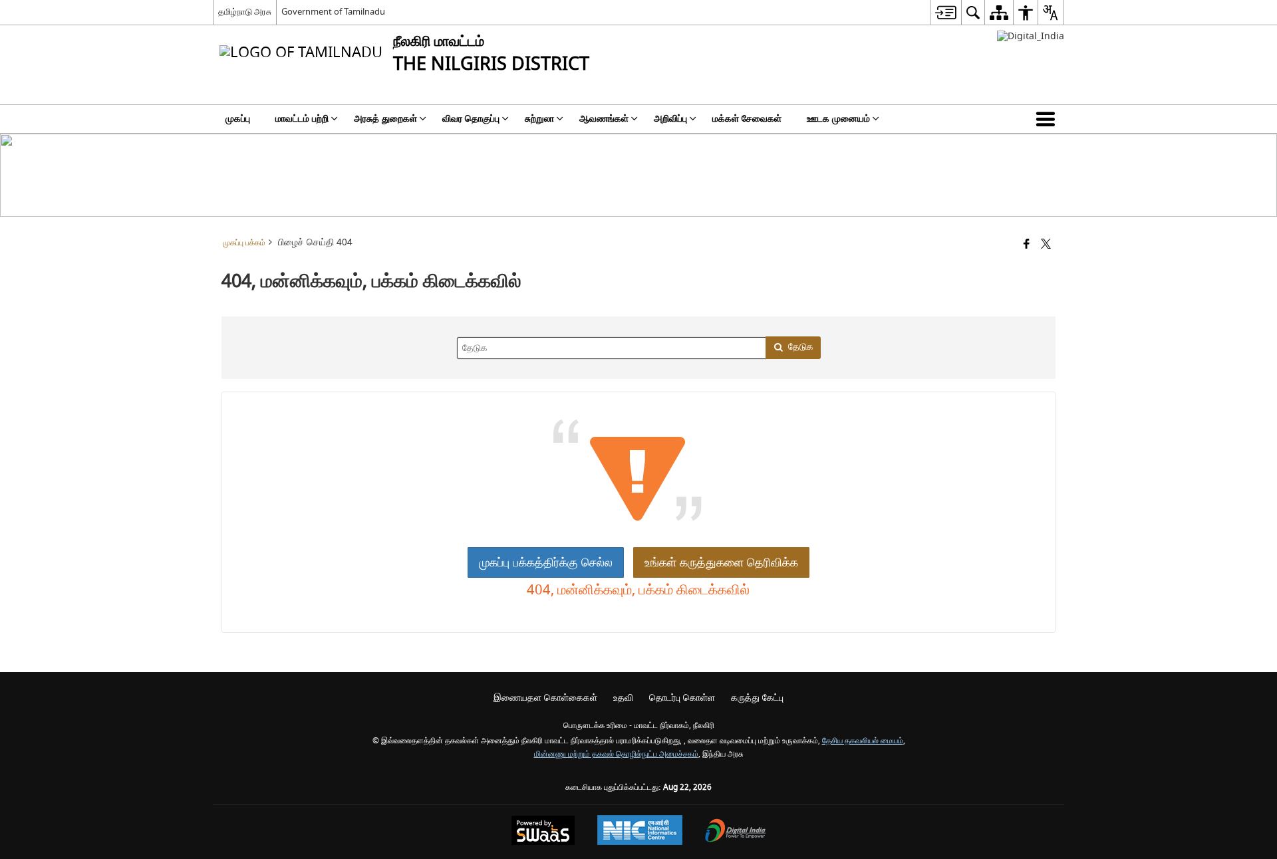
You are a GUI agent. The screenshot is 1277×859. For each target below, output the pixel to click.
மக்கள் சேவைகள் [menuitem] (746, 119)
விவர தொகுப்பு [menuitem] (470, 119)
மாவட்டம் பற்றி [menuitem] (302, 119)
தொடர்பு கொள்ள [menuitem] (682, 698)
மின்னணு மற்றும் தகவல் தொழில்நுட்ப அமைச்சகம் (616, 754)
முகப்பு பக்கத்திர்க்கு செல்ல (546, 562)
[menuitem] (945, 12)
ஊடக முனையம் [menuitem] (838, 119)
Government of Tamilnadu (333, 11)
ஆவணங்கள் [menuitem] (604, 119)
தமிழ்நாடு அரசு (244, 11)
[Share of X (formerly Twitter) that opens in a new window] (1046, 245)
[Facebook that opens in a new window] (1026, 245)
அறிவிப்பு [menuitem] (670, 119)
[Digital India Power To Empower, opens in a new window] (735, 832)
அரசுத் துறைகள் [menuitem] (385, 119)
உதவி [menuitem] (623, 698)
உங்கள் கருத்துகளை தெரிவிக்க (721, 562)
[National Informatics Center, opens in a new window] (639, 831)
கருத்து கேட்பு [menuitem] (757, 698)
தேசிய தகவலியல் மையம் (862, 741)
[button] (1048, 119)
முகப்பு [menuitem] (237, 119)
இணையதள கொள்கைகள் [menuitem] (545, 698)
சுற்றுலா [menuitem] (539, 119)
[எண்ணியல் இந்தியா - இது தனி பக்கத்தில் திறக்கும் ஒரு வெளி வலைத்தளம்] (1030, 36)
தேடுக (800, 347)
